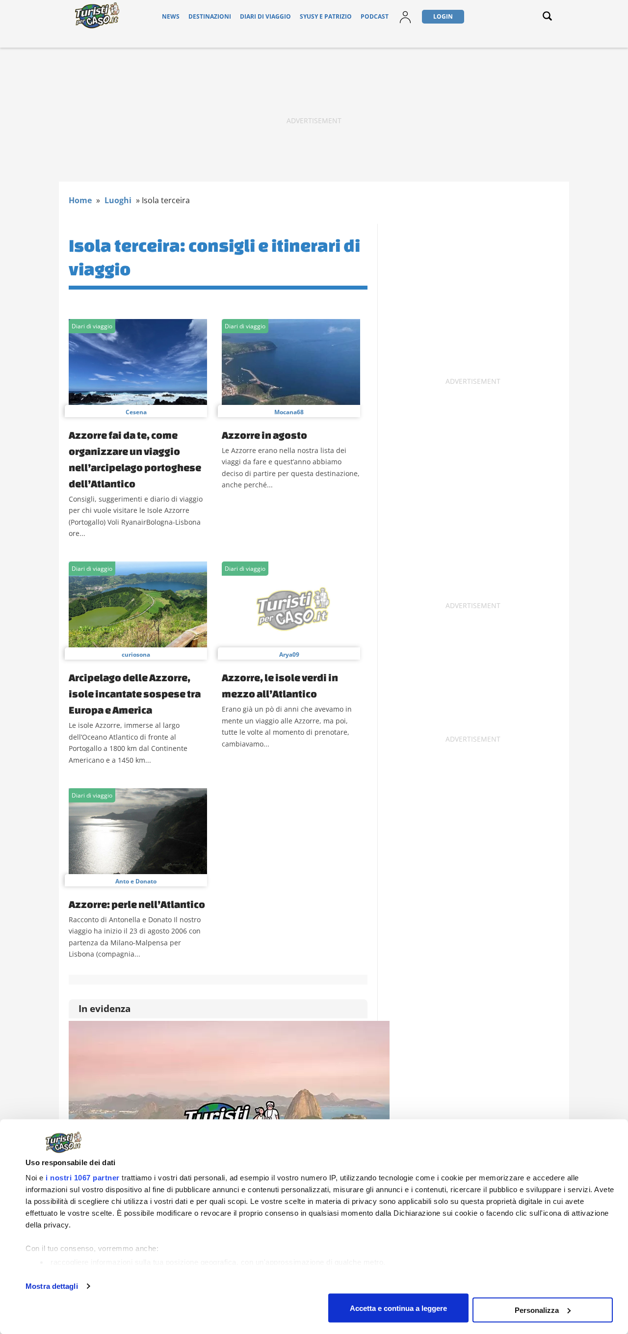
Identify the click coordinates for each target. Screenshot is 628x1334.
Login (443, 16)
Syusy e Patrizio (326, 16)
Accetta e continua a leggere (398, 1308)
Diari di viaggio (265, 16)
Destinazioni (209, 16)
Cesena (136, 412)
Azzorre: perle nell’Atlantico (137, 904)
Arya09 (289, 654)
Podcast (375, 16)
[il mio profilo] (405, 23)
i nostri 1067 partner (83, 1178)
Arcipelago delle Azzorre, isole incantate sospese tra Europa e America (135, 693)
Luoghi (118, 200)
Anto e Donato (136, 881)
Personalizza (537, 1310)
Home (80, 200)
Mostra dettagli (52, 1286)
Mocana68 (289, 412)
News (171, 16)
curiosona (136, 654)
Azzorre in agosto (264, 435)
